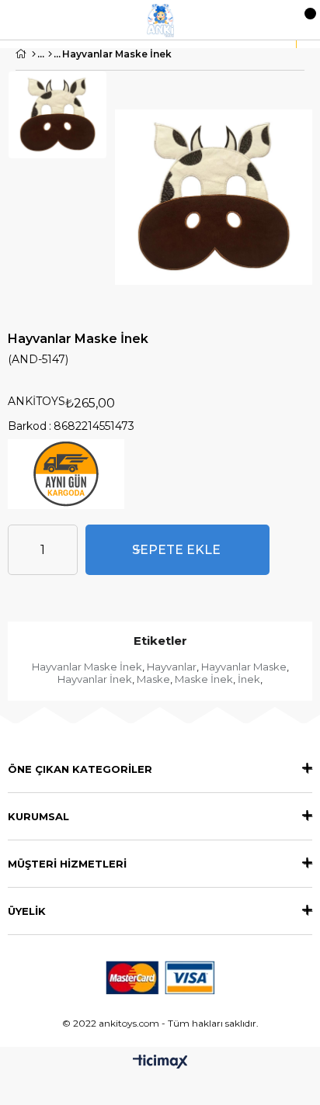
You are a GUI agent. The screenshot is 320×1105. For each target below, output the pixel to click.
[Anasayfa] (34, 54)
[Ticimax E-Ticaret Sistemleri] (160, 1063)
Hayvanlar (172, 666)
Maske (153, 679)
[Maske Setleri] (50, 54)
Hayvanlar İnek (94, 679)
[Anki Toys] (160, 20)
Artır (66, 550)
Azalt (19, 550)
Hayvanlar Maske (244, 666)
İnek (249, 679)
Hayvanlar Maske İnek (87, 666)
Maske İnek (204, 679)
